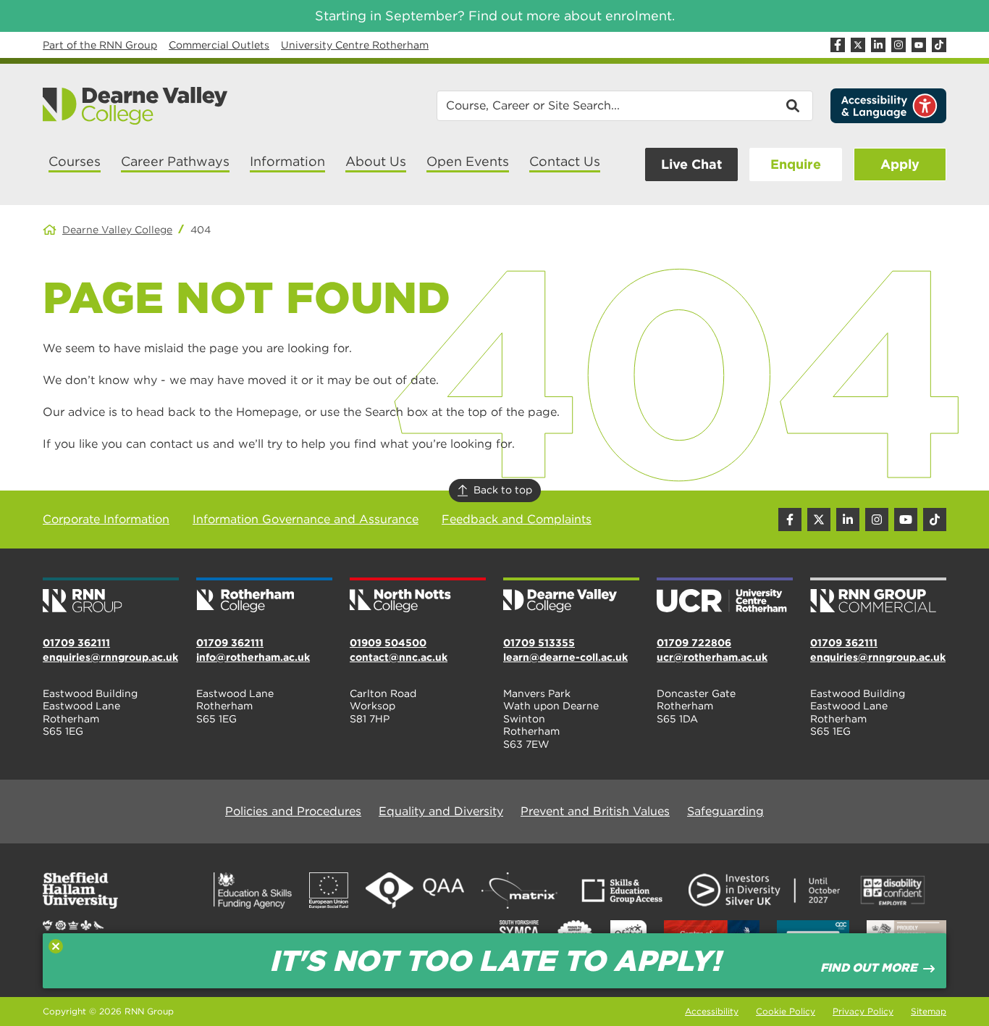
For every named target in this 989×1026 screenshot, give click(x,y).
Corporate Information (106, 519)
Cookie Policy (785, 1011)
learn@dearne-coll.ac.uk (565, 657)
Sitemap (928, 1011)
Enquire (795, 164)
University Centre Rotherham (355, 45)
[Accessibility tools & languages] (888, 105)
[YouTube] (919, 45)
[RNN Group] (111, 596)
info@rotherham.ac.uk (253, 657)
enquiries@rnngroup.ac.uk (110, 657)
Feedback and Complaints (517, 519)
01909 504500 (388, 642)
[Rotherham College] (264, 596)
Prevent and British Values (595, 811)
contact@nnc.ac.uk (398, 657)
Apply (899, 164)
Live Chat (691, 164)
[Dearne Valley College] (136, 106)
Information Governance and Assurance (305, 519)
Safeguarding (725, 811)
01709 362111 (76, 642)
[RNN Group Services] (878, 596)
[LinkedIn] (878, 45)
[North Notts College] (418, 596)
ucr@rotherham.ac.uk (712, 657)
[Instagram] (898, 45)
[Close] (56, 946)
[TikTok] (939, 45)
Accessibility (711, 1011)
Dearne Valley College (117, 229)
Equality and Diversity (441, 811)
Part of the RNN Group (100, 45)
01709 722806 (694, 642)
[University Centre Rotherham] (725, 596)
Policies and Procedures (293, 811)
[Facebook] (837, 45)
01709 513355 (539, 642)
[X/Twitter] (858, 45)
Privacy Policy (863, 1011)
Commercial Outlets (219, 45)
